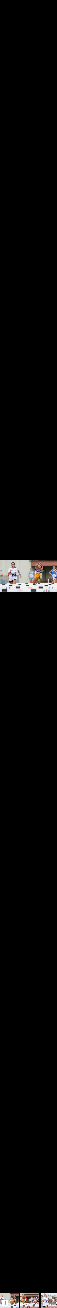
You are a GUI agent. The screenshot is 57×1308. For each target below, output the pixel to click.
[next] (52, 650)
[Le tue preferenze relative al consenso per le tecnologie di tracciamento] (5, 1303)
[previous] (5, 650)
